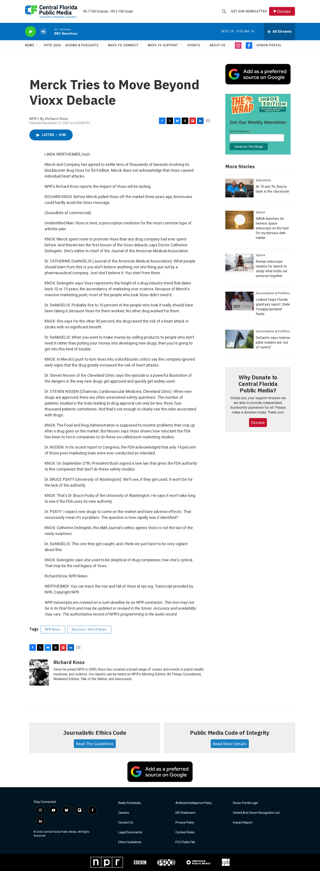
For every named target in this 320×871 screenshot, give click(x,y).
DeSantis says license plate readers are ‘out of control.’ (273, 342)
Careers (123, 812)
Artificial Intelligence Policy (193, 803)
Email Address (241, 131)
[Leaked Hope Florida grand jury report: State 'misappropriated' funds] (239, 301)
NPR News (53, 629)
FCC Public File (185, 842)
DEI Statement (185, 812)
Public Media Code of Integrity (229, 732)
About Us (217, 45)
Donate (284, 11)
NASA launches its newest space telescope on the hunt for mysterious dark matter (272, 228)
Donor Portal (269, 45)
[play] (30, 31)
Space (260, 212)
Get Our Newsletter (249, 11)
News (29, 45)
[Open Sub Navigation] (37, 45)
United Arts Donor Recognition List (256, 812)
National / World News (89, 629)
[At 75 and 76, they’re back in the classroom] (239, 188)
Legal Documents (130, 832)
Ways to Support (163, 45)
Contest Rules (185, 832)
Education (263, 180)
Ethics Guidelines (129, 842)
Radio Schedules (129, 803)
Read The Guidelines (95, 743)
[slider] (50, 31)
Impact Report (243, 822)
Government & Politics (273, 293)
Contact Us (125, 822)
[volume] (43, 32)
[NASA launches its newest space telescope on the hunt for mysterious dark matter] (239, 220)
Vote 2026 (52, 45)
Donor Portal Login (245, 803)
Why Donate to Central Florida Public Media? (258, 383)
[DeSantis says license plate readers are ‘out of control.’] (239, 339)
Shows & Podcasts (82, 45)
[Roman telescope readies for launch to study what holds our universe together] (239, 263)
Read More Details (230, 743)
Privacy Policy (184, 822)
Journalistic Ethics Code (94, 732)
